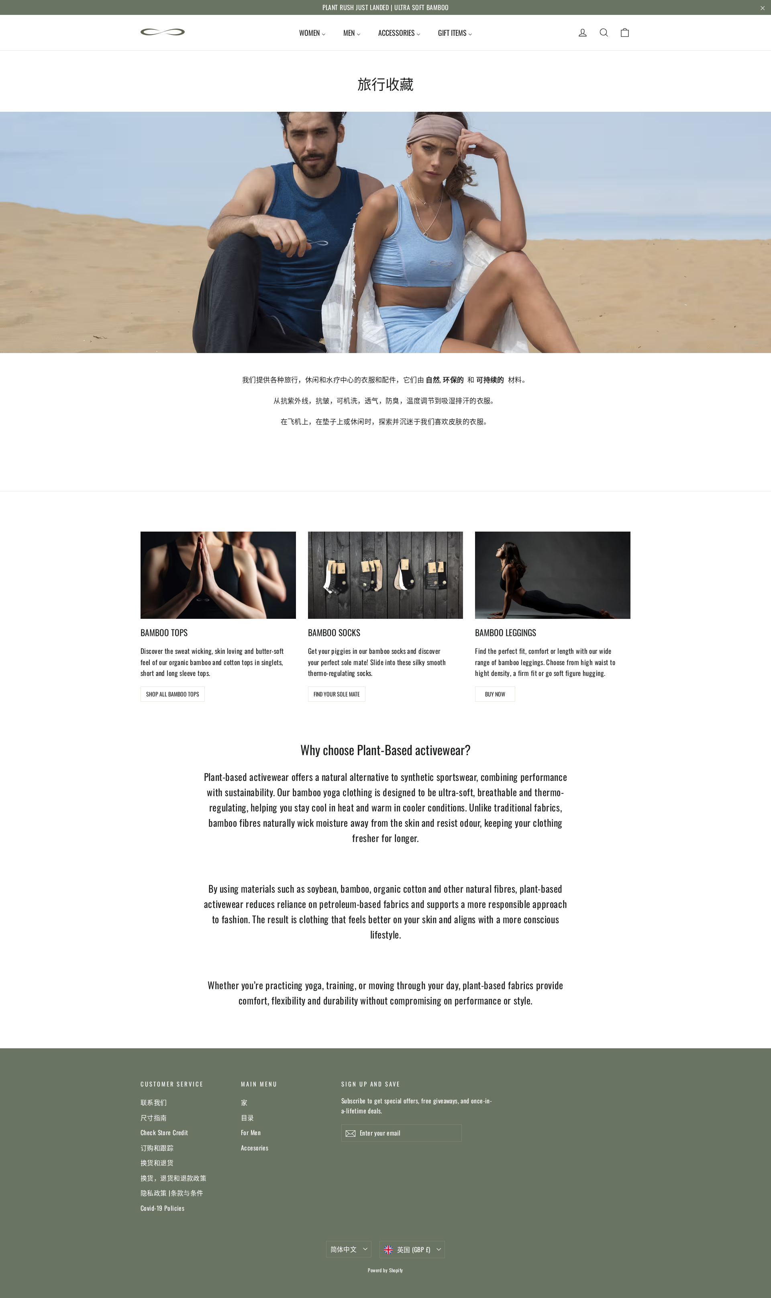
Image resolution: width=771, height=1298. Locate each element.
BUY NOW (495, 694)
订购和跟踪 (157, 1147)
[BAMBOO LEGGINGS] (552, 575)
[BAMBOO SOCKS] (385, 575)
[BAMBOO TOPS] (218, 575)
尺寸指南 (154, 1117)
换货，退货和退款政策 (173, 1178)
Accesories (254, 1147)
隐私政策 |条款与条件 (172, 1192)
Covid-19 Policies (162, 1208)
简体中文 (343, 1249)
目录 (247, 1117)
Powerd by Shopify (385, 1270)
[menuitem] (312, 32)
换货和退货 (157, 1162)
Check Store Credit (164, 1132)
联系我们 (154, 1102)
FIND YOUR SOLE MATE (337, 694)
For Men (251, 1132)
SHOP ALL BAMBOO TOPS (172, 694)
